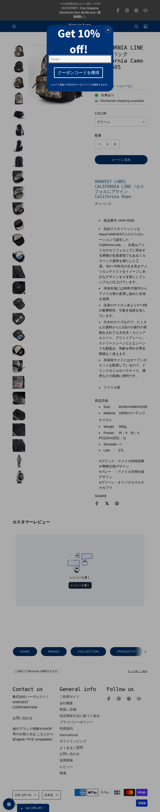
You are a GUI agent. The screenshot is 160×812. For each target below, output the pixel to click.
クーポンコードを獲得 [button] (78, 72)
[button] (108, 29)
